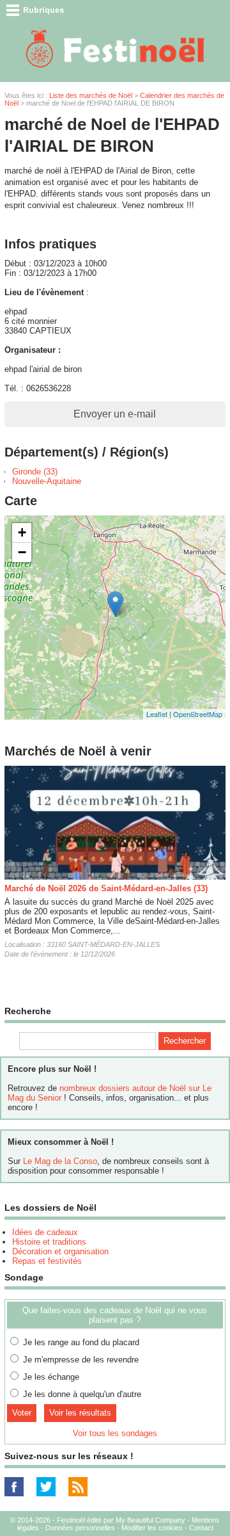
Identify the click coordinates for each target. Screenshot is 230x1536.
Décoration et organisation (60, 1251)
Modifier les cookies (152, 1528)
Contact (201, 1528)
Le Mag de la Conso (60, 1161)
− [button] (22, 552)
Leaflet (156, 714)
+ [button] (22, 532)
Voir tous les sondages (115, 1433)
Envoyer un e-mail (114, 413)
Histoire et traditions (49, 1242)
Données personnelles (80, 1528)
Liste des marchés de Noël (90, 95)
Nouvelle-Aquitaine (46, 481)
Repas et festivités (47, 1261)
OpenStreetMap (197, 714)
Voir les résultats (80, 1413)
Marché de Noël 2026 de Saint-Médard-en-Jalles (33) (106, 888)
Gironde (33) (34, 471)
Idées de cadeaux (45, 1232)
